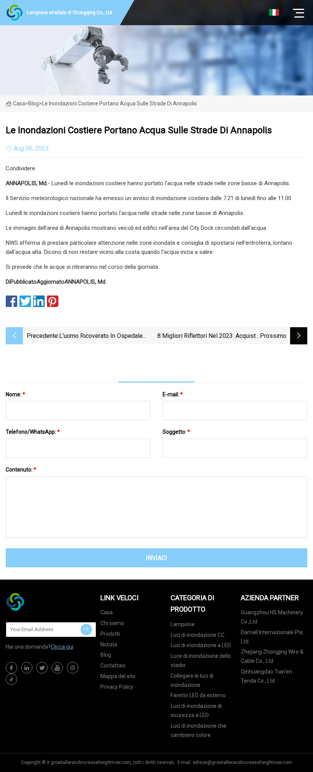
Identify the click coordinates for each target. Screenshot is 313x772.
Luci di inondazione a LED (201, 645)
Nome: (15, 394)
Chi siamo (112, 623)
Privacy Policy (116, 687)
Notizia (108, 644)
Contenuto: (21, 470)
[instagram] (72, 667)
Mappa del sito (118, 676)
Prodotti (110, 634)
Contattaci (113, 665)
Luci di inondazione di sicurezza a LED (196, 710)
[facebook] (11, 667)
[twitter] (42, 667)
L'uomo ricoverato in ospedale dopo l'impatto (101, 336)
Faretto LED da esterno (198, 695)
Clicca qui (62, 647)
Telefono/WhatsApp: (33, 432)
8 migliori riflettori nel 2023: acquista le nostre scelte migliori (208, 336)
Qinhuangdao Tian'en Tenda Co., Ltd (266, 676)
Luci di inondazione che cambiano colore (198, 730)
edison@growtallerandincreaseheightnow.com (242, 762)
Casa (19, 103)
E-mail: (173, 394)
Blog (105, 655)
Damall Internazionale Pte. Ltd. (272, 636)
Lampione (183, 624)
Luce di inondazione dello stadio (201, 660)
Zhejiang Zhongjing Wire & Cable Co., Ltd (272, 656)
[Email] (86, 629)
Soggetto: (176, 432)
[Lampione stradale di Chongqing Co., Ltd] (44, 601)
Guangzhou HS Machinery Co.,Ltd (272, 617)
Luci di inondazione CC (197, 635)
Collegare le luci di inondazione (192, 680)
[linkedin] (26, 667)
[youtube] (57, 667)
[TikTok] (11, 679)
